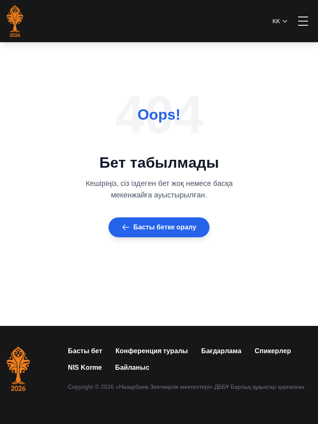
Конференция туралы (152, 350)
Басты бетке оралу (164, 227)
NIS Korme (85, 367)
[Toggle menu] (303, 21)
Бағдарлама (221, 350)
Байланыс (132, 367)
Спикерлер (273, 350)
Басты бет (85, 350)
